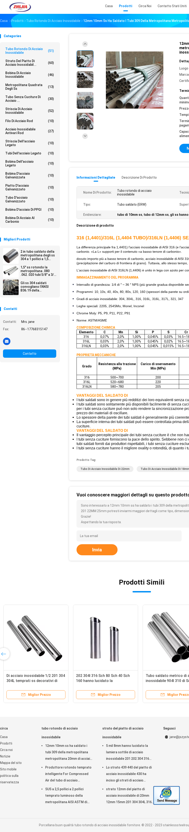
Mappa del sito (11, 763)
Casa (4, 737)
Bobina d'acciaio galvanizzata (29, 175)
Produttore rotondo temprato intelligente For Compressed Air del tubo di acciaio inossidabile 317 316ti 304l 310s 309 (69, 775)
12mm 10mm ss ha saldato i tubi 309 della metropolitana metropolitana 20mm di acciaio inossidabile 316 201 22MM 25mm (68, 753)
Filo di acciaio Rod (29, 121)
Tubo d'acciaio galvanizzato (29, 199)
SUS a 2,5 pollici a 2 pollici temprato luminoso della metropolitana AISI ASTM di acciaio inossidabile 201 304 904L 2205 (66, 796)
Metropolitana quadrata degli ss (29, 86)
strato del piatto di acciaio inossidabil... (29, 62)
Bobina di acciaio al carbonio (29, 219)
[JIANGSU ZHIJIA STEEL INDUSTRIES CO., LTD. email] (6, 341)
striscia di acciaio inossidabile (29, 110)
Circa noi (6, 750)
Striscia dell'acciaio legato (29, 143)
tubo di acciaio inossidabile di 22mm (105, 469)
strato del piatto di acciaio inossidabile (123, 733)
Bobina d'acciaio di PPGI (29, 209)
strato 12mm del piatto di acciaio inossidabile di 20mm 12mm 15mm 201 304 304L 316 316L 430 (129, 796)
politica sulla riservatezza (9, 779)
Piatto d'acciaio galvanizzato (29, 187)
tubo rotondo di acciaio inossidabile (29, 50)
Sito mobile (8, 769)
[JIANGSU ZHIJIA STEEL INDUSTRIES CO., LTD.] (20, 6)
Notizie (5, 756)
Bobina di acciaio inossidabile (29, 74)
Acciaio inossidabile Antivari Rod (29, 131)
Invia (97, 550)
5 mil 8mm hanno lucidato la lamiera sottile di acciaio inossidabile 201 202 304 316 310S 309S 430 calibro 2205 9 (128, 753)
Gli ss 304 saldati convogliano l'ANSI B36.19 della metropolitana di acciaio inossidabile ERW (35, 286)
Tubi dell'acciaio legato (29, 153)
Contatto (29, 353)
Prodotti (6, 743)
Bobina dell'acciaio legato (29, 163)
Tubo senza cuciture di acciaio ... (29, 98)
